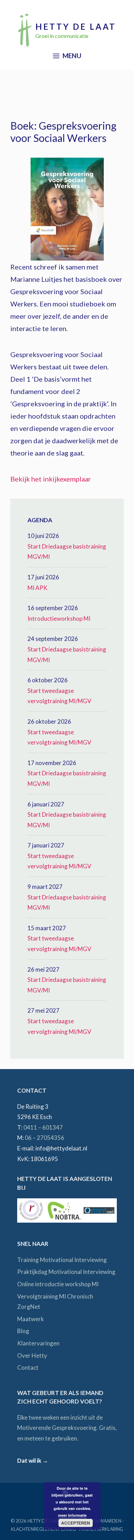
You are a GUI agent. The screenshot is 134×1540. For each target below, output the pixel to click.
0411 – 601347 (43, 1127)
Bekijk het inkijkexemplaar (50, 479)
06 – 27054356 (44, 1137)
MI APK (37, 587)
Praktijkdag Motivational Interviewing (66, 1271)
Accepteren (75, 1523)
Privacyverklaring (101, 1529)
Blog (23, 1330)
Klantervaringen (38, 1343)
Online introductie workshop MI (58, 1284)
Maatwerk (30, 1318)
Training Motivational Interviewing (62, 1259)
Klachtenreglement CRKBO (43, 1529)
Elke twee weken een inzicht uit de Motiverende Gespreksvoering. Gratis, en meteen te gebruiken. (67, 1428)
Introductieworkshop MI (58, 618)
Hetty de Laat (75, 26)
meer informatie (72, 1515)
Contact (27, 1367)
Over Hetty (32, 1355)
